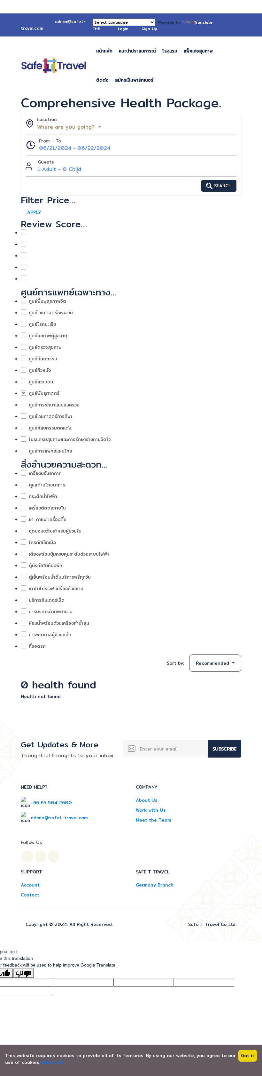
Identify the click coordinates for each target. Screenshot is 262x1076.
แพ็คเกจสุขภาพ (198, 50)
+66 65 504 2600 (51, 802)
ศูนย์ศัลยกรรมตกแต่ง (50, 428)
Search (222, 185)
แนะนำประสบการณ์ (137, 50)
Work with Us (151, 810)
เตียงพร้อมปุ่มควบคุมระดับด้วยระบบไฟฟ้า (69, 554)
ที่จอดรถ (37, 646)
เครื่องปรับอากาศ (45, 473)
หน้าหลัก (104, 50)
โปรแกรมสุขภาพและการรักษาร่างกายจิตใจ (70, 439)
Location (47, 119)
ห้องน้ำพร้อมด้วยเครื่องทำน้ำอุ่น (59, 623)
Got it (247, 1055)
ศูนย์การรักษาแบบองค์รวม (54, 405)
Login (123, 29)
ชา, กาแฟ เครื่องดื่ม (47, 519)
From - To (50, 141)
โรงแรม (169, 50)
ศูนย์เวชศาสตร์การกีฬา (50, 416)
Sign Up (149, 29)
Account (30, 884)
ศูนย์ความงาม (42, 382)
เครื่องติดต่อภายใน (47, 508)
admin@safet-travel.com (59, 817)
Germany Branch (154, 884)
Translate (203, 22)
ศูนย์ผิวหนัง (40, 370)
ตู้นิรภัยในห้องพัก (45, 565)
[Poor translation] (23, 973)
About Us (147, 800)
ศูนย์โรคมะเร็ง (42, 324)
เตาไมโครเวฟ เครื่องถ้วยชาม (56, 588)
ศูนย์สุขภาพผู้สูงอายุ (48, 336)
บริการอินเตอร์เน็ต (47, 600)
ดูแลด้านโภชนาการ (47, 485)
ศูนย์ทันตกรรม (43, 359)
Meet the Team (153, 819)
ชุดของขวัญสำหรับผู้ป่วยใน (55, 531)
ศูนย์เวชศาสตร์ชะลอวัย (51, 312)
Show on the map (120, 663)
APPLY (34, 212)
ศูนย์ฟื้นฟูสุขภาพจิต (47, 301)
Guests (46, 162)
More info (53, 1062)
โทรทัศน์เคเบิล (42, 542)
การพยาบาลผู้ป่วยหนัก (50, 634)
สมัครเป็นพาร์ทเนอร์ (134, 80)
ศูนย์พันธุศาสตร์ (44, 393)
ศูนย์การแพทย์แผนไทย (50, 451)
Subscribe (224, 748)
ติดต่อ (102, 80)
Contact (30, 894)
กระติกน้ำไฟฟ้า (43, 496)
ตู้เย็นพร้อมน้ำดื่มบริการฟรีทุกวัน (60, 577)
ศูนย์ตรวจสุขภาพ (45, 347)
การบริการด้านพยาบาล (51, 611)
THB (97, 29)
